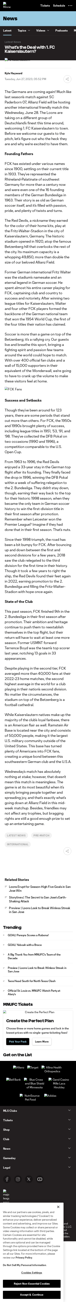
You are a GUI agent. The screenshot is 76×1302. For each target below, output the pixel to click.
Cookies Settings (31, 1272)
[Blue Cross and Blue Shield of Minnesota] (34, 1087)
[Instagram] (18, 1179)
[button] (70, 5)
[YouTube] (40, 1179)
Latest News (16, 835)
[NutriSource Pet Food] (30, 1099)
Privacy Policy (24, 1257)
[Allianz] (18, 1067)
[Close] (58, 1207)
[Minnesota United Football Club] (7, 5)
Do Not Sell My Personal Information (24, 1265)
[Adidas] (50, 1095)
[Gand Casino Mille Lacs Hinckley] (59, 1087)
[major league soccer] (6, 1196)
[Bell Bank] (13, 1079)
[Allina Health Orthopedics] (52, 1071)
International (17, 844)
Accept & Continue (31, 1294)
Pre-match (42, 835)
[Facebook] (7, 1179)
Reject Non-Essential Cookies (32, 1283)
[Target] (32, 1067)
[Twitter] (29, 1179)
